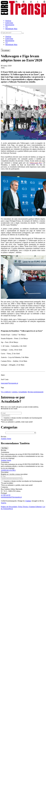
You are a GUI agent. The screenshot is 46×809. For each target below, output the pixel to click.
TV (6, 43)
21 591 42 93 (5, 495)
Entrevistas (9, 39)
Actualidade (5, 50)
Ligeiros (15, 392)
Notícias (8, 37)
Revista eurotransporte (35, 392)
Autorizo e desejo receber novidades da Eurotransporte (22, 418)
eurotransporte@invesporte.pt (11, 497)
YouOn (3, 503)
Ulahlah (28, 501)
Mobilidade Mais (11, 45)
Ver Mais (4, 448)
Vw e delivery (6, 392)
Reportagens (9, 41)
